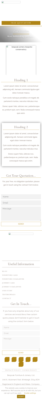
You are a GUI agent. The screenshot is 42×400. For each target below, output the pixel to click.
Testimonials (9, 294)
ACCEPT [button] (21, 396)
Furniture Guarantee (13, 279)
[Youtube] (28, 359)
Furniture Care (10, 275)
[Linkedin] (35, 359)
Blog (4, 271)
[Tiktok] (21, 359)
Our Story (7, 291)
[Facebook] (7, 359)
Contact (6, 298)
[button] (35, 17)
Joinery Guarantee (11, 287)
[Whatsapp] (21, 364)
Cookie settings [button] (30, 393)
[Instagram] (14, 359)
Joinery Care (8, 283)
